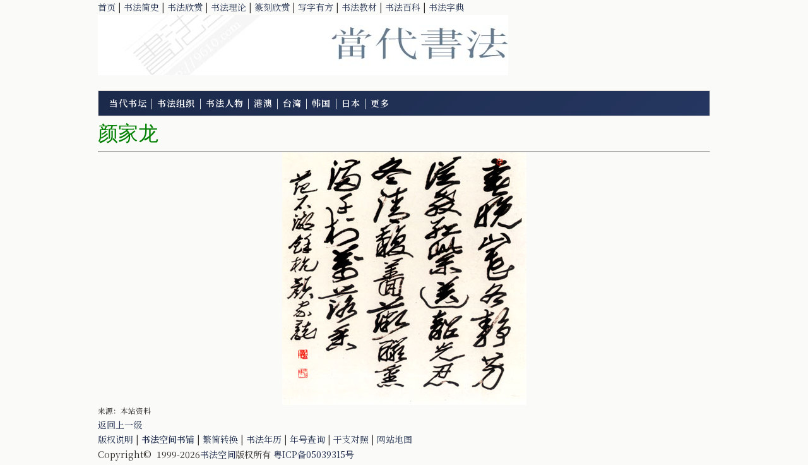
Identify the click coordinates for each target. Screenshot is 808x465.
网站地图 (394, 439)
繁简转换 (220, 439)
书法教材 (359, 7)
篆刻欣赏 (272, 7)
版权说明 (115, 439)
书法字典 (446, 7)
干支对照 (351, 439)
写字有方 (315, 7)
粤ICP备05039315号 (313, 454)
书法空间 (217, 454)
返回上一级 (120, 424)
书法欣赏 (185, 7)
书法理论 (228, 7)
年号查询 (307, 439)
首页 (107, 7)
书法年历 (264, 439)
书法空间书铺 (167, 439)
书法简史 (141, 7)
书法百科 (402, 7)
